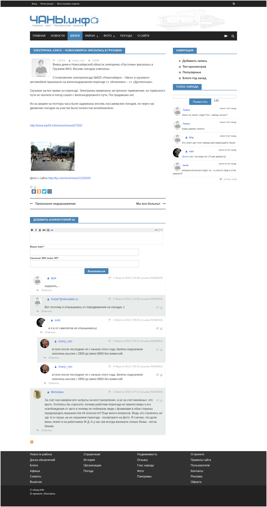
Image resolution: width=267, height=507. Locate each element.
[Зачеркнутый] (44, 230)
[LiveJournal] (55, 191)
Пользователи (200, 465)
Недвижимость (147, 454)
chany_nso (78, 60)
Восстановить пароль (68, 4)
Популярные (192, 72)
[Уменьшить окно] (161, 231)
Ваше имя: (37, 246)
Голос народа (187, 86)
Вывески (36, 481)
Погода (126, 35)
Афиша (35, 471)
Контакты (197, 471)
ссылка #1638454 (151, 391)
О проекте (197, 454)
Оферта (196, 481)
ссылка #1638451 (151, 341)
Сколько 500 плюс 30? (44, 258)
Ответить (46, 290)
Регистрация (47, 4)
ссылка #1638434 (151, 319)
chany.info (38, 489)
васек (186, 165)
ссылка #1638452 (151, 366)
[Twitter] (44, 191)
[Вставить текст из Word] (48, 230)
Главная (39, 35)
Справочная (92, 454)
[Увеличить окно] (161, 229)
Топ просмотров (194, 66)
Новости (58, 35)
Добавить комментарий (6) (54, 219)
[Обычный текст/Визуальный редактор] (157, 230)
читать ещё (230, 179)
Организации (92, 465)
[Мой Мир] (49, 191)
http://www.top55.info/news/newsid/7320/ (56, 125)
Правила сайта (201, 459)
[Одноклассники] (39, 191)
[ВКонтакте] (34, 191)
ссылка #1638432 (151, 298)
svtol (57, 320)
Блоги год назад (194, 78)
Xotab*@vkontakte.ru (64, 299)
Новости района (41, 454)
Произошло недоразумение (55, 203)
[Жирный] (32, 230)
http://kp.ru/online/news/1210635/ (69, 178)
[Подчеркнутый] (40, 230)
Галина (186, 110)
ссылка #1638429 (151, 277)
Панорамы (144, 476)
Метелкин (57, 392)
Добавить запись (194, 60)
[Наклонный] (36, 230)
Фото (108, 35)
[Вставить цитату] (52, 230)
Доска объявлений (42, 459)
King (191, 137)
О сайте (143, 35)
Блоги (75, 35)
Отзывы (142, 459)
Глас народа (145, 465)
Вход (34, 4)
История (89, 459)
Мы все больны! (148, 203)
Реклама (196, 476)
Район (90, 35)
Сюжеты (35, 476)
